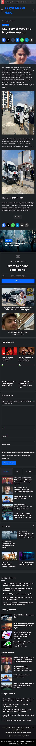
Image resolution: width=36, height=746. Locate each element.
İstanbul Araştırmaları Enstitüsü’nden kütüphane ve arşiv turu (26, 384)
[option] (18, 241)
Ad (3, 428)
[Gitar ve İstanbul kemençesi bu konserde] (9, 351)
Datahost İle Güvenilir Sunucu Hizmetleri (26, 563)
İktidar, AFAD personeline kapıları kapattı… (23, 497)
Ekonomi (12, 21)
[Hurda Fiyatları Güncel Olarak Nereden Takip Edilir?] (9, 556)
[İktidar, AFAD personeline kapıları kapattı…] (7, 498)
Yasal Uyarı (23, 743)
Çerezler (27, 741)
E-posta (4, 436)
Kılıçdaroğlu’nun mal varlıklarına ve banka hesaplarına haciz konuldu (23, 490)
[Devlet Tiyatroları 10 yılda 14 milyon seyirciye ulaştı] (27, 351)
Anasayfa (6, 21)
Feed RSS (26, 728)
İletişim (11, 741)
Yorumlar (29, 471)
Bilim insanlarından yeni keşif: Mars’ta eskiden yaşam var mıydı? (23, 626)
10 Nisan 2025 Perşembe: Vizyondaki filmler (15, 245)
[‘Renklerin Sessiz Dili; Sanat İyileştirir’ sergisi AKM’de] (9, 372)
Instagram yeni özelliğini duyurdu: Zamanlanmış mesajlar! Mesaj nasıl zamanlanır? (22, 635)
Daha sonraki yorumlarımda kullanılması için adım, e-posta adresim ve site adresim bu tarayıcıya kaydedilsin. (18, 455)
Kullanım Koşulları (14, 743)
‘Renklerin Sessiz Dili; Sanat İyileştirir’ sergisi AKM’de (9, 384)
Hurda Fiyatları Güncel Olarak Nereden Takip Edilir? (20, 2)
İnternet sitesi (6, 444)
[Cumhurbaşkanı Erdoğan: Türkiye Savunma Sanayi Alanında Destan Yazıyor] (7, 516)
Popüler (6, 471)
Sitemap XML (6, 728)
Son (17, 471)
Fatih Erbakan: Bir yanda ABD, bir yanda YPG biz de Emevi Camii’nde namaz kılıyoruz (23, 481)
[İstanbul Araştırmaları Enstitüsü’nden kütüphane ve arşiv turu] (27, 372)
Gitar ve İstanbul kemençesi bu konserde (7, 359)
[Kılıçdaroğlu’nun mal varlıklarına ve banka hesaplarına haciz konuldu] (7, 490)
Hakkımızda (4, 741)
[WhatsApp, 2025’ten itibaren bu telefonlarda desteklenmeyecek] (6, 644)
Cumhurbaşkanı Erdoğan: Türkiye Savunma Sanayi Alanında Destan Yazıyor (23, 515)
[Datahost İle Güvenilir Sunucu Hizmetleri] (26, 556)
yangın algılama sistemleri (14, 735)
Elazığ (18, 217)
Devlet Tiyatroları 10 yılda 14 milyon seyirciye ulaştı (26, 359)
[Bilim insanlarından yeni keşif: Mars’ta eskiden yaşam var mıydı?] (6, 626)
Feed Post (20, 730)
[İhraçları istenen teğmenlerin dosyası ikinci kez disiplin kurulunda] (7, 507)
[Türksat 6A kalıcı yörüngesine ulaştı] (6, 617)
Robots (20, 728)
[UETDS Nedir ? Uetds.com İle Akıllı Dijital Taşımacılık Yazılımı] (9, 535)
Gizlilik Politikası (19, 741)
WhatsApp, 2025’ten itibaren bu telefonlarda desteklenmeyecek (23, 644)
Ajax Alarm (26, 735)
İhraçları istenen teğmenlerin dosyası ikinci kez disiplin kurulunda (23, 507)
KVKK (32, 741)
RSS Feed (14, 728)
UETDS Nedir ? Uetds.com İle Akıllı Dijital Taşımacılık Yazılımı (8, 545)
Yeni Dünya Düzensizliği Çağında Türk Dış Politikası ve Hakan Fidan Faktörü (26, 535)
